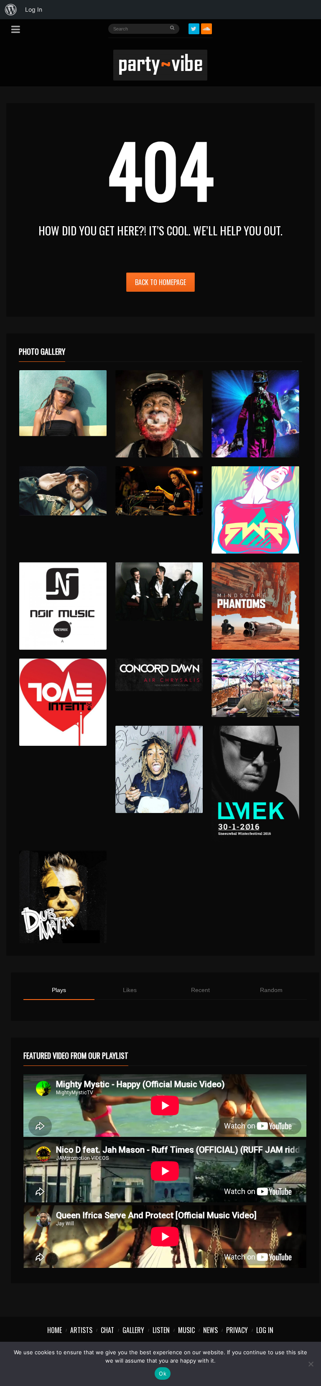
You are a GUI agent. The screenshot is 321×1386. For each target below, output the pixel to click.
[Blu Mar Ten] (159, 591)
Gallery (133, 1330)
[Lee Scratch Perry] (159, 413)
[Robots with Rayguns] (255, 509)
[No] (310, 1364)
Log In (264, 1330)
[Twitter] (194, 28)
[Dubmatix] (63, 897)
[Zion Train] (159, 490)
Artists (81, 1330)
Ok (162, 1373)
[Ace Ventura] (255, 688)
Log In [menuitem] (33, 9)
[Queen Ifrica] (63, 403)
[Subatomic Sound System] (255, 413)
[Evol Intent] (63, 702)
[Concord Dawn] (159, 675)
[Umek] (255, 784)
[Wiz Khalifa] (159, 769)
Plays (59, 990)
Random (271, 990)
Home (54, 1330)
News (210, 1330)
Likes (130, 990)
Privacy (237, 1330)
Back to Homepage (160, 282)
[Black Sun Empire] (255, 605)
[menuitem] (11, 9)
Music (186, 1330)
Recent (200, 990)
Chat (107, 1330)
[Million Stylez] (63, 490)
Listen (161, 1330)
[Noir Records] (63, 605)
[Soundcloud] (206, 28)
